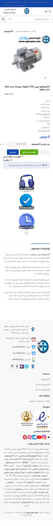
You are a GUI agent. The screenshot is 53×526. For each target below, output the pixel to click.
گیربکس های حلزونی (18, 469)
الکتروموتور (8, 31)
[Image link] (43, 346)
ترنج (23, 472)
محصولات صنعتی (22, 31)
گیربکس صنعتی (38, 469)
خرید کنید (13, 152)
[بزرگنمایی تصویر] (45, 78)
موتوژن (35, 465)
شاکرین (30, 472)
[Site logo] (26, 11)
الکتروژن (27, 465)
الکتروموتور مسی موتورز (40, 254)
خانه (34, 31)
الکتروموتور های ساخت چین (11, 457)
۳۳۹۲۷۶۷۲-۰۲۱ (19, 353)
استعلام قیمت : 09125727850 (9, 11)
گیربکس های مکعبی (12, 472)
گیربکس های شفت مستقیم (40, 477)
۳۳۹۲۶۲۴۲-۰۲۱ (19, 347)
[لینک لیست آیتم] (26, 379)
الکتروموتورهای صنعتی (28, 455)
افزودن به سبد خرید (29, 152)
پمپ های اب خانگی (40, 492)
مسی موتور (9, 93)
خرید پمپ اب (14, 502)
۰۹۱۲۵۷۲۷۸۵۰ (17, 359)
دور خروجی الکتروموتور (41, 144)
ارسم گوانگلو (25, 460)
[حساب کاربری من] (3, 19)
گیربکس (10, 482)
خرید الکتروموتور (28, 502)
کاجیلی (31, 459)
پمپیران (18, 489)
